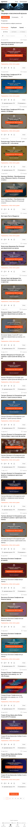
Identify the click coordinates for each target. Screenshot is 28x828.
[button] (14, 23)
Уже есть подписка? (14, 59)
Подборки (14, 27)
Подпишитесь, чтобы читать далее (10, 64)
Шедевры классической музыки (14, 13)
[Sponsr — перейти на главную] (4, 2)
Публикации (4, 27)
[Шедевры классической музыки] (2, 10)
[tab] (4, 27)
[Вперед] (23, 798)
